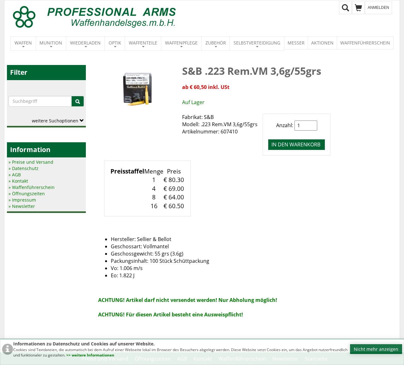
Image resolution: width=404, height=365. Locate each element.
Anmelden (378, 7)
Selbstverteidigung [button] (257, 43)
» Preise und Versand (31, 162)
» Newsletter (22, 206)
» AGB (15, 175)
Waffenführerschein (365, 43)
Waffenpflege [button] (181, 43)
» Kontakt (18, 181)
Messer (296, 43)
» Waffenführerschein (32, 187)
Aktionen (322, 43)
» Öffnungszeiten (27, 194)
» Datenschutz (24, 168)
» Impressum (22, 200)
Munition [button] (50, 43)
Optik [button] (115, 43)
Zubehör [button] (215, 43)
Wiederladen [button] (85, 43)
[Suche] (77, 101)
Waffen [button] (23, 43)
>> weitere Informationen (90, 355)
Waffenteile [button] (143, 43)
